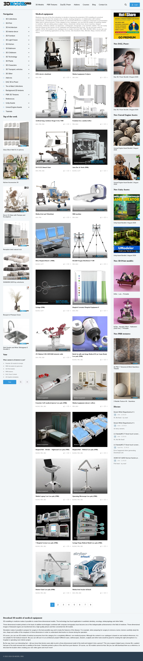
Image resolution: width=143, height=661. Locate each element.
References (10, 99)
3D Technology (11, 57)
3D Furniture (10, 36)
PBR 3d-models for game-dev (13, 366)
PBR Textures (52, 5)
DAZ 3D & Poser (12, 82)
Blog (94, 5)
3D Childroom (11, 52)
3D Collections (11, 19)
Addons (77, 5)
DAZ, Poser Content (11, 374)
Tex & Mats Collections (14, 86)
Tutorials (9, 111)
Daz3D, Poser (65, 5)
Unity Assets (10, 103)
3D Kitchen (10, 44)
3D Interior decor (12, 31)
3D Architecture (11, 27)
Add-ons (9, 78)
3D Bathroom (11, 48)
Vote (9, 382)
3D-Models (40, 5)
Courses (86, 5)
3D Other (9, 73)
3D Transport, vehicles (14, 69)
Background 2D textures (15, 90)
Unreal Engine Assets (14, 107)
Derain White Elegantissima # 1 (124, 412)
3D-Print (9, 23)
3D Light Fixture (12, 40)
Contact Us (103, 5)
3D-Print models (10, 369)
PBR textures (9, 371)
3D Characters (11, 65)
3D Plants (9, 61)
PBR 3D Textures (12, 95)
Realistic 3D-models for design (14, 363)
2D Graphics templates (12, 377)
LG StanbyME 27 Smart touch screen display (127, 434)
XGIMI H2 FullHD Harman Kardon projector (127, 458)
